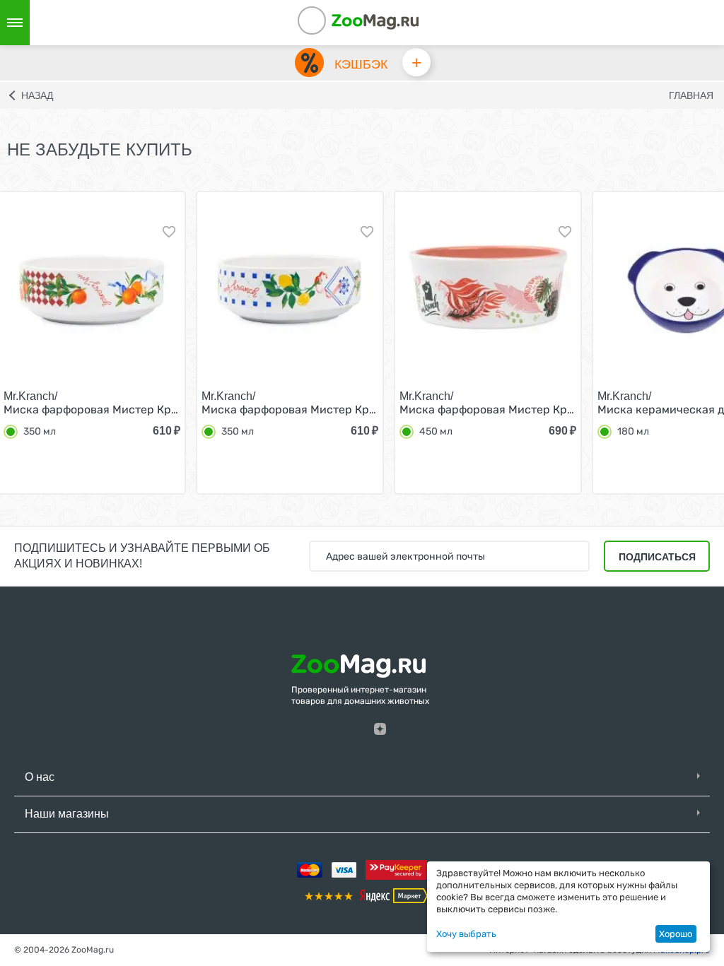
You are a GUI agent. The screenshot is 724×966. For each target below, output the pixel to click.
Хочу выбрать (466, 934)
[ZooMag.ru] (374, 21)
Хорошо (675, 934)
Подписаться (657, 556)
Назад (37, 95)
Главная (691, 95)
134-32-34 (331, 22)
